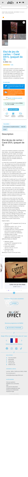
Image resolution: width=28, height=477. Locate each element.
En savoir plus (6, 82)
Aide (7, 385)
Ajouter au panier (13, 109)
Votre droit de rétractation (12, 386)
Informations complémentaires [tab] (11, 126)
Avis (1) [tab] (23, 126)
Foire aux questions (10, 382)
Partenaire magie (10, 391)
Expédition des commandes (12, 383)
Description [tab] (6, 124)
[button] (3, 2)
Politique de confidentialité (12, 390)
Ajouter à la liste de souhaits (14, 98)
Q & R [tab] (4, 129)
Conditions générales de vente (13, 388)
